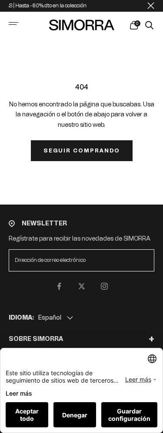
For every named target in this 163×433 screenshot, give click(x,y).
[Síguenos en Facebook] (59, 286)
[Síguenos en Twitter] (81, 286)
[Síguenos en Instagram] (104, 286)
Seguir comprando (81, 151)
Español (49, 317)
